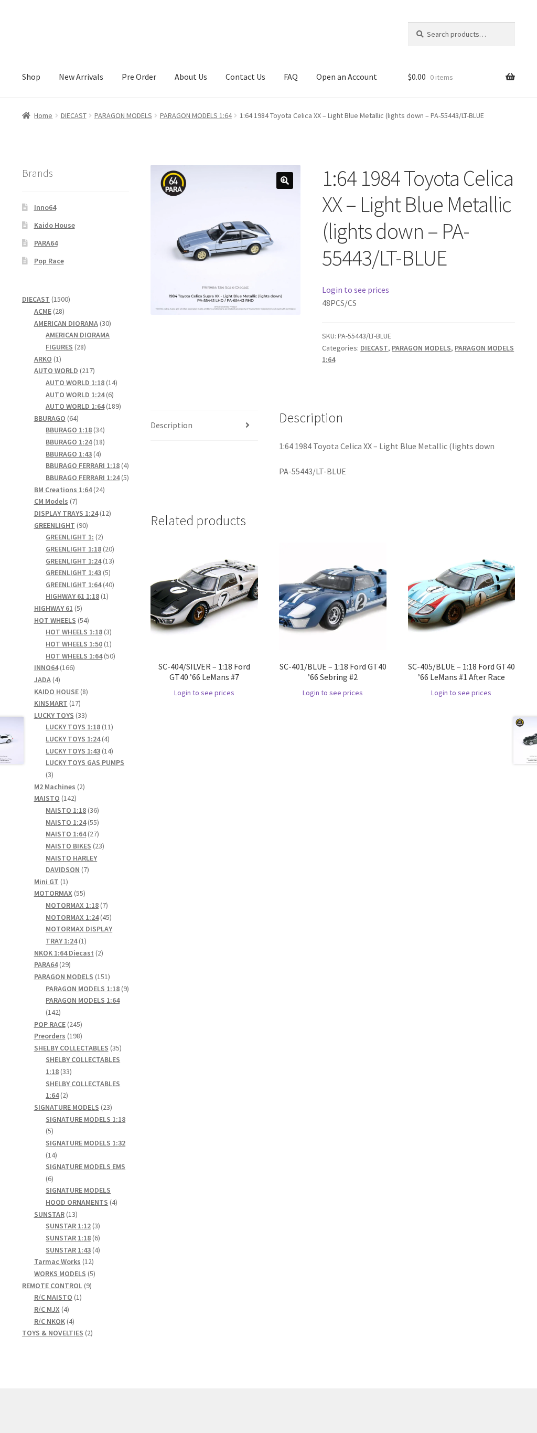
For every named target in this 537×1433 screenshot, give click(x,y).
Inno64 (45, 207)
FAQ (291, 76)
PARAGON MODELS (123, 115)
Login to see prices (355, 289)
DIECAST (74, 115)
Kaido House (54, 225)
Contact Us (245, 76)
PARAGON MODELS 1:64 (196, 115)
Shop (31, 76)
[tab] (204, 425)
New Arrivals (81, 76)
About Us (191, 76)
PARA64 (46, 243)
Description (171, 425)
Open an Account (346, 76)
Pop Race (49, 261)
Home (43, 115)
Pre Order (139, 76)
